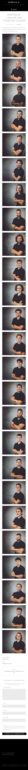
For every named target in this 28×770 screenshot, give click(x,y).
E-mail (5, 710)
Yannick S (18, 24)
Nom (4, 703)
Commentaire (7, 687)
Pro (7, 659)
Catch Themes (22, 766)
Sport (10, 663)
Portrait (4, 659)
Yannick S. (14, 2)
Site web (5, 717)
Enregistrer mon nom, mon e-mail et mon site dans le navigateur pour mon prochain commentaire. (14, 727)
